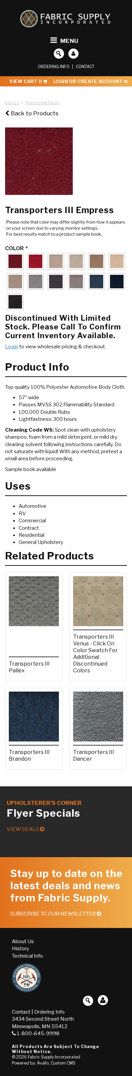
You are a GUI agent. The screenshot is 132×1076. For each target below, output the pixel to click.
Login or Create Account (88, 81)
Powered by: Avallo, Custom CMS (43, 1063)
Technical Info (27, 956)
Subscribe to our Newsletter (53, 914)
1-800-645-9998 (38, 1033)
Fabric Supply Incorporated (54, 1056)
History (20, 949)
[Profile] (73, 54)
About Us (23, 941)
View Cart (25, 81)
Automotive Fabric (42, 102)
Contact (85, 66)
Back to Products (35, 113)
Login (11, 347)
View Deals (23, 829)
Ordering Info (53, 66)
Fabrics (12, 102)
